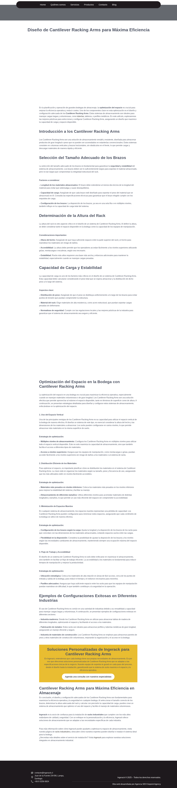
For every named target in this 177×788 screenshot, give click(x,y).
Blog (114, 4)
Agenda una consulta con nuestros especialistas (88, 677)
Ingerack (97, 737)
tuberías (80, 116)
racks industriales (62, 732)
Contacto (103, 4)
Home (43, 4)
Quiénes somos (58, 4)
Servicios (74, 4)
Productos (89, 4)
